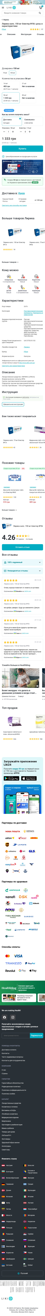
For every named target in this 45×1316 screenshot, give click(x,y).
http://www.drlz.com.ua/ (27, 363)
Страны (5, 1073)
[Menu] (3, 7)
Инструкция (26, 34)
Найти (40, 13)
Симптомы (6, 1150)
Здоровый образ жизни (11, 1142)
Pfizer (4, 29)
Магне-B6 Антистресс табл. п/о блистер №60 (13, 491)
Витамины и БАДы (9, 1110)
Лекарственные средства (11, 1103)
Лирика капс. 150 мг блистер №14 (14, 243)
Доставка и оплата (9, 1050)
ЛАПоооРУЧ (6, 1135)
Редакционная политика (11, 1086)
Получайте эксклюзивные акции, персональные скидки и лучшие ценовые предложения (20, 1026)
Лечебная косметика (10, 1114)
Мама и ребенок (8, 1128)
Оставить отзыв (22, 547)
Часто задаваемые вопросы (12, 1057)
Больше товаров (9, 262)
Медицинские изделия (10, 1117)
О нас (4, 1070)
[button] (12, 121)
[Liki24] (7, 1298)
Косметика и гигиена (10, 1107)
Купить (22, 148)
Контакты (5, 1053)
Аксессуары (6, 1146)
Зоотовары (6, 1139)
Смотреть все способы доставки (14, 205)
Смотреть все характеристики (13, 366)
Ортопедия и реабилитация (12, 1125)
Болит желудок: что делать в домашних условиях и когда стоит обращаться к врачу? (18, 691)
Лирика (27, 347)
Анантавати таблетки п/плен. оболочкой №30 (12, 733)
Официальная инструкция (13, 404)
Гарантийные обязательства (13, 1083)
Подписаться (36, 1035)
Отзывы (40, 34)
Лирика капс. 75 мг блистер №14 (13, 441)
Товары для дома (8, 1132)
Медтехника (6, 1121)
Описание (11, 34)
